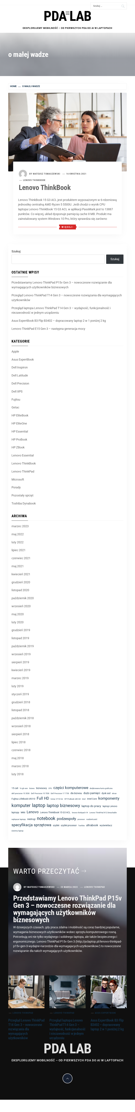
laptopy (15, 812)
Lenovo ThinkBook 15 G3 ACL (55, 812)
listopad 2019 (20, 638)
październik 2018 (23, 718)
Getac (15, 407)
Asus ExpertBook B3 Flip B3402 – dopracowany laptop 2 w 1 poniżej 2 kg (59, 320)
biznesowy (41, 788)
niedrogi (31, 819)
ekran (114, 793)
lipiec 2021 (19, 550)
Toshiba (81, 826)
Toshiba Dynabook (24, 503)
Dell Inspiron (20, 367)
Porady (16, 487)
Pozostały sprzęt (22, 495)
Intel (84, 799)
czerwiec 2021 (21, 558)
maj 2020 (18, 614)
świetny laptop (17, 831)
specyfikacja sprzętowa (31, 825)
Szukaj (16, 251)
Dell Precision (20, 383)
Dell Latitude (20, 375)
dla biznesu (76, 793)
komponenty (108, 798)
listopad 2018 (20, 710)
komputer (21, 805)
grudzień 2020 (21, 582)
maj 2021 (18, 566)
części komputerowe (70, 788)
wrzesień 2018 (21, 726)
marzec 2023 (20, 526)
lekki (23, 812)
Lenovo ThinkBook (34, 180)
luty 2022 (18, 542)
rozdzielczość (91, 819)
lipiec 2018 (19, 742)
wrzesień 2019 (21, 654)
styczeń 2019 (20, 694)
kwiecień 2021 (21, 574)
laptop (38, 805)
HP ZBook (18, 447)
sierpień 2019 (20, 662)
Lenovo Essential (23, 455)
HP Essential (20, 431)
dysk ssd (106, 793)
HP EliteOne (19, 423)
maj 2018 (18, 758)
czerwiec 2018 (21, 750)
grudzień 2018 (21, 702)
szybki (56, 825)
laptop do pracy (91, 806)
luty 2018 (18, 774)
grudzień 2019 (21, 630)
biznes (32, 788)
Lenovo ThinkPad (23, 471)
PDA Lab (67, 16)
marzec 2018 (20, 766)
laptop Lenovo (110, 806)
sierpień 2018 (20, 734)
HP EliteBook (20, 415)
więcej (67, 227)
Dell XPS (17, 391)
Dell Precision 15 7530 (40, 793)
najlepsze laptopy (19, 819)
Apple (15, 351)
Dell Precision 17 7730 (60, 793)
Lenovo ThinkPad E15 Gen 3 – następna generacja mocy (48, 328)
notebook (46, 818)
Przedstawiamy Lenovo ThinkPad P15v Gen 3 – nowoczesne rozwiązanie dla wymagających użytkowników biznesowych (62, 285)
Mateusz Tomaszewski (46, 173)
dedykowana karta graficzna (101, 788)
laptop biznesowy (63, 805)
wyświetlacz (106, 825)
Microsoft (18, 479)
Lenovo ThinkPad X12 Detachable (103, 813)
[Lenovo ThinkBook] (67, 132)
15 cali (15, 788)
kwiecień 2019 (21, 670)
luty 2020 (18, 622)
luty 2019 (18, 686)
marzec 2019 (20, 678)
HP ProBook (19, 439)
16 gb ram (24, 788)
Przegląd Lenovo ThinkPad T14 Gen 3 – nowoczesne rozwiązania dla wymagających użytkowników (67, 298)
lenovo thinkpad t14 (80, 813)
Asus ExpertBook (23, 359)
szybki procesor (69, 825)
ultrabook (92, 825)
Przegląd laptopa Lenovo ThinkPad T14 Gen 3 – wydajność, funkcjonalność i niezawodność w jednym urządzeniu (61, 310)
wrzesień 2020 (21, 606)
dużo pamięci (91, 793)
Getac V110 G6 (57, 799)
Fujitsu (16, 399)
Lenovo (33, 812)
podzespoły (66, 819)
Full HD (43, 798)
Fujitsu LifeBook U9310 (23, 798)
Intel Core (92, 798)
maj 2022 (18, 534)
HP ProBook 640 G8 (72, 799)
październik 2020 (23, 598)
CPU (50, 788)
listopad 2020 (20, 590)
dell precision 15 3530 (20, 793)
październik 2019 (23, 646)
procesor (81, 819)
